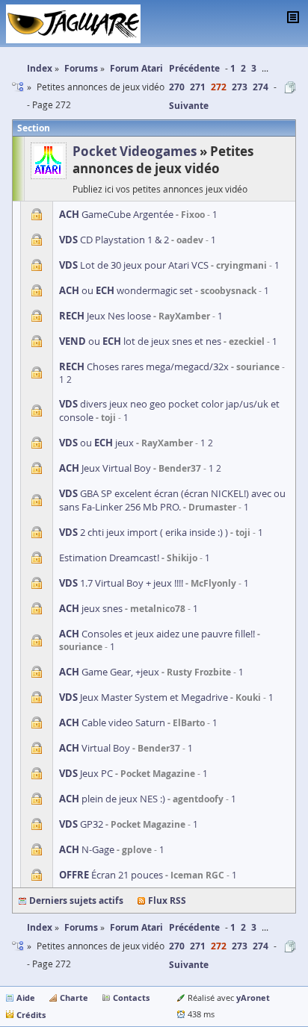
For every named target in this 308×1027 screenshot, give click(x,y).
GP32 (81, 824)
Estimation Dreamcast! (109, 557)
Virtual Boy (94, 748)
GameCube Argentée (116, 214)
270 (177, 87)
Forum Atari (136, 927)
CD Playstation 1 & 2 (114, 239)
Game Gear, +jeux (109, 671)
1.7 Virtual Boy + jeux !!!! (121, 583)
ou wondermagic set (126, 290)
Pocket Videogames (135, 151)
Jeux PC (86, 773)
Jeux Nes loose (105, 315)
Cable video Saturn (112, 722)
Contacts (131, 997)
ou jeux (96, 442)
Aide (25, 997)
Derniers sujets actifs (76, 900)
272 (219, 87)
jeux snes (91, 608)
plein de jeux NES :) (112, 798)
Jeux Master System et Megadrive (143, 697)
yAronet (253, 997)
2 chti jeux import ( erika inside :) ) (143, 532)
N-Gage (86, 849)
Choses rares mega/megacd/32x (144, 366)
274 (260, 87)
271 (198, 87)
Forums (81, 927)
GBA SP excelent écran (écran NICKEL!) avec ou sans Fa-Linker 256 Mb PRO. (172, 500)
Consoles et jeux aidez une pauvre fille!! (157, 633)
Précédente (194, 68)
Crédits (31, 1014)
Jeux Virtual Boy (105, 468)
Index (39, 927)
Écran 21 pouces (111, 874)
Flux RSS (167, 900)
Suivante (189, 105)
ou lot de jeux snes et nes (140, 341)
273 (239, 87)
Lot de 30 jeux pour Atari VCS (134, 265)
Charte (74, 997)
